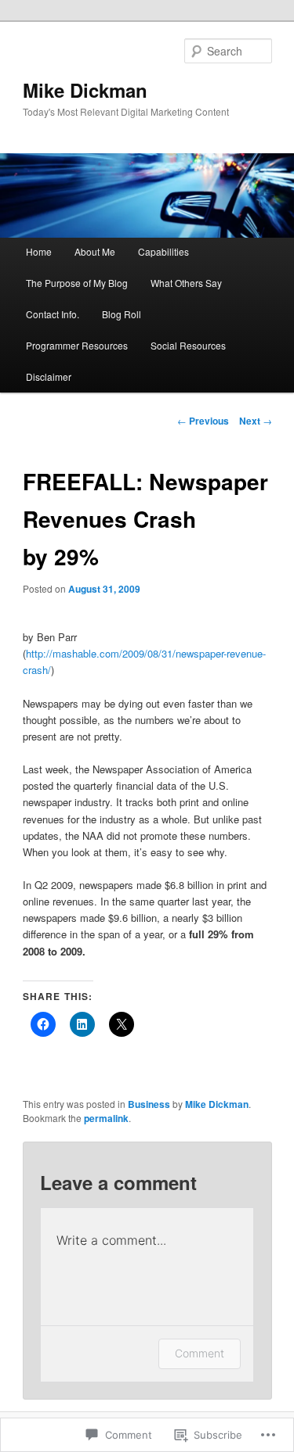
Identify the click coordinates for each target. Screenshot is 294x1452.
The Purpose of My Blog (77, 282)
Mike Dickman (85, 90)
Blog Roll (121, 314)
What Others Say (186, 282)
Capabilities (163, 251)
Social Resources (188, 345)
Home (39, 251)
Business (149, 1104)
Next (255, 421)
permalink (106, 1118)
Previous (203, 421)
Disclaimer (48, 376)
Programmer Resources (77, 345)
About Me (94, 251)
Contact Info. (52, 314)
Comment (199, 1353)
